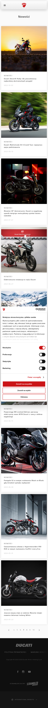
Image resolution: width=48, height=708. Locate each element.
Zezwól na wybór (24, 390)
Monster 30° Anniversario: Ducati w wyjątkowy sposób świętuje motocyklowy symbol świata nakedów (23, 213)
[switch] (42, 354)
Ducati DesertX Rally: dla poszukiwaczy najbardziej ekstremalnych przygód (20, 80)
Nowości (8, 76)
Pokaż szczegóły (34, 377)
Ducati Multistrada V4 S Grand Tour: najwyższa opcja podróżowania (23, 146)
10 (33, 630)
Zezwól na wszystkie (24, 384)
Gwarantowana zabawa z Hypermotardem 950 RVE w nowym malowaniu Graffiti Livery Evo (22, 548)
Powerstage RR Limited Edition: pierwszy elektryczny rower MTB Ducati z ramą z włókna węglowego (23, 414)
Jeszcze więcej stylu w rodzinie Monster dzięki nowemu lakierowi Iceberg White (23, 614)
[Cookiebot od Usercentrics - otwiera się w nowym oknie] (35, 309)
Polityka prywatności (15, 652)
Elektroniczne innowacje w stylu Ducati (20, 280)
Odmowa (24, 397)
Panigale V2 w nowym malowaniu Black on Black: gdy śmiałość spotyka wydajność (24, 482)
